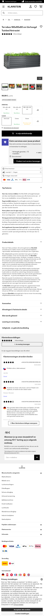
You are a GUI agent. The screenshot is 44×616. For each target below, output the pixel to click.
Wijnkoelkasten (6, 477)
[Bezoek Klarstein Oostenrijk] (7, 575)
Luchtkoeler (5, 507)
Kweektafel (27, 19)
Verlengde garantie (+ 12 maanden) (20, 152)
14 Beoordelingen (17, 34)
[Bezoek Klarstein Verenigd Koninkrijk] (28, 575)
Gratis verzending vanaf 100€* (33, 1)
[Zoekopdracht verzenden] (3, 13)
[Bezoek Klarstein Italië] (20, 575)
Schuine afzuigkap (7, 492)
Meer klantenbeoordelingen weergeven (24, 423)
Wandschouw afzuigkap (9, 511)
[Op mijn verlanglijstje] (41, 26)
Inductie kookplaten (8, 515)
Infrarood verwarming (8, 496)
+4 (37, 110)
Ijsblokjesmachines (7, 500)
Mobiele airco (6, 480)
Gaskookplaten (6, 519)
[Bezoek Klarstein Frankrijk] (16, 575)
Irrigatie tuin (17, 19)
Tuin (9, 19)
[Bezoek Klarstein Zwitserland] (11, 575)
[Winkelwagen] (40, 7)
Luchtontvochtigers (8, 484)
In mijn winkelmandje (24, 133)
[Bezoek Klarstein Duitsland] (3, 575)
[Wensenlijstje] (35, 7)
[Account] (30, 6)
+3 (37, 121)
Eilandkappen (6, 488)
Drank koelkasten (7, 504)
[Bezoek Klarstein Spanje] (24, 575)
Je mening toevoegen (22, 344)
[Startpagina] (5, 19)
